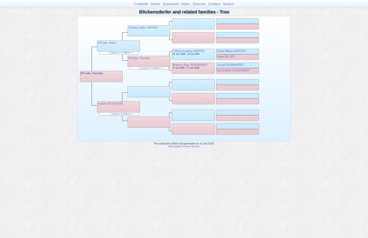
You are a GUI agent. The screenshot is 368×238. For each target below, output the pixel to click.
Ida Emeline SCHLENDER (233, 70)
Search (228, 4)
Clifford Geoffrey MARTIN (188, 51)
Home (155, 4)
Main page (174, 146)
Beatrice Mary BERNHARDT (190, 64)
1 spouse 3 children (120, 114)
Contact (214, 4)
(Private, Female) (91, 73)
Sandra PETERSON (110, 103)
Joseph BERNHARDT (230, 64)
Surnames (170, 4)
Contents (141, 4)
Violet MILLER (226, 56)
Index (185, 4)
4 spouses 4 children (150, 68)
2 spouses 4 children (120, 52)
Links (186, 146)
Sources (199, 4)
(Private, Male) (107, 42)
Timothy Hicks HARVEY (143, 27)
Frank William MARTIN (231, 51)
